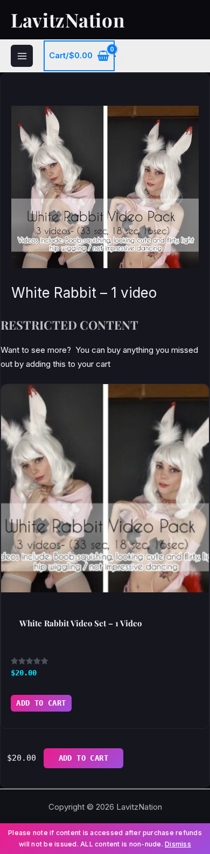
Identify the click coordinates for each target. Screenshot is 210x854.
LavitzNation (67, 19)
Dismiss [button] (178, 844)
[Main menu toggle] (22, 56)
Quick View (105, 581)
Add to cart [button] (41, 703)
